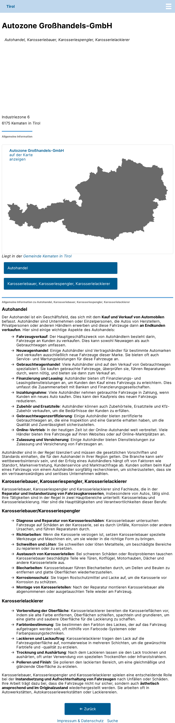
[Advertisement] (87, 79)
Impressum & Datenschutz (80, 720)
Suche (112, 720)
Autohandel (18, 268)
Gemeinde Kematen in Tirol (47, 256)
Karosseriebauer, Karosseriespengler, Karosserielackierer (59, 283)
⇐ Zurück (87, 709)
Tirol (10, 6)
